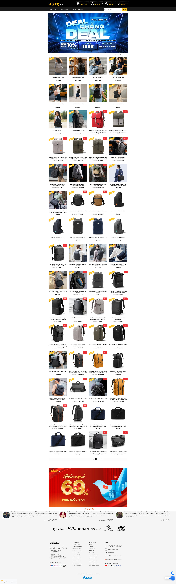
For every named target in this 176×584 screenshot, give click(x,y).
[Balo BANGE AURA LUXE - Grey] (58, 66)
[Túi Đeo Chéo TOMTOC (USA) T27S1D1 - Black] (78, 387)
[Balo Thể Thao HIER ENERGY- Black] (78, 306)
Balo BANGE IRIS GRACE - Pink (58, 104)
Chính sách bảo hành (77, 563)
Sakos (90, 544)
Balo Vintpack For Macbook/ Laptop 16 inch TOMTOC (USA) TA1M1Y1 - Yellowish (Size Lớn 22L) (118, 400)
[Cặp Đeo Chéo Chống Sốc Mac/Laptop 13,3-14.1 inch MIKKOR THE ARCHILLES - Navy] (98, 413)
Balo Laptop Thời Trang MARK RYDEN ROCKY (57, 371)
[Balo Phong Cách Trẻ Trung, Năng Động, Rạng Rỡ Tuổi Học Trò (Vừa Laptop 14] (98, 119)
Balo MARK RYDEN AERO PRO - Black (78, 130)
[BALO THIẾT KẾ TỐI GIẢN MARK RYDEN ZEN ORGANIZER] (78, 253)
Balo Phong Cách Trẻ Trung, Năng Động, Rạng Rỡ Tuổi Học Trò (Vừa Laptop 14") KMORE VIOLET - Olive (78, 159)
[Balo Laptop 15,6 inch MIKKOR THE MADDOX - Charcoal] (98, 280)
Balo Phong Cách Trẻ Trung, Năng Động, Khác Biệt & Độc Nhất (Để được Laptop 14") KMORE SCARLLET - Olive (98, 159)
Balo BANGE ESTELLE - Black (118, 77)
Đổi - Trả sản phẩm (76, 554)
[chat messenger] (172, 574)
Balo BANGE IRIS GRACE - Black (78, 104)
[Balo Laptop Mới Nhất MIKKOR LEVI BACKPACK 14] (118, 333)
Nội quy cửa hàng (76, 552)
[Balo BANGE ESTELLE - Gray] (98, 66)
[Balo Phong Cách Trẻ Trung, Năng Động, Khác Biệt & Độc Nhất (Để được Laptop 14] (98, 146)
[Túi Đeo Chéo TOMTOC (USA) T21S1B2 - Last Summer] (78, 280)
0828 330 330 (110, 549)
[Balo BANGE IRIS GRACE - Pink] (58, 92)
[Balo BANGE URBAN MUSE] (118, 92)
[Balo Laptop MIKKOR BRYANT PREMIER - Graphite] (78, 226)
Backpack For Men (92, 552)
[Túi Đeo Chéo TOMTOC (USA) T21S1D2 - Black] (98, 387)
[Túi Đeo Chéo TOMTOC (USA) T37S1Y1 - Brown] (98, 199)
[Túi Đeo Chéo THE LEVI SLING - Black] (118, 199)
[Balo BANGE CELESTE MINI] (58, 119)
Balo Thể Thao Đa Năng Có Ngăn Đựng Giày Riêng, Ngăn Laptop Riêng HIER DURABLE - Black (98, 453)
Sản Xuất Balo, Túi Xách (94, 561)
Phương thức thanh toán (77, 565)
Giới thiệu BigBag (76, 544)
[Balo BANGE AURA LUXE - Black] (78, 66)
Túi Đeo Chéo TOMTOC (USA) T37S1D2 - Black (78, 211)
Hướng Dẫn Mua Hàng (77, 550)
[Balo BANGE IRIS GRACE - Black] (78, 92)
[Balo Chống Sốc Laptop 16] (98, 173)
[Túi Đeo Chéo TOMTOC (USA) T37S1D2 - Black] (78, 199)
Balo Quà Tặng (92, 550)
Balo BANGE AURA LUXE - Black (78, 77)
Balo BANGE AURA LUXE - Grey (58, 77)
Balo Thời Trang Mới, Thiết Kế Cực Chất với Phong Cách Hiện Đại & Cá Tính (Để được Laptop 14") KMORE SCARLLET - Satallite (98, 319)
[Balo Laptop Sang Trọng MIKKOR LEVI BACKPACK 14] (78, 333)
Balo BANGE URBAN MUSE (118, 104)
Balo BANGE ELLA (98, 104)
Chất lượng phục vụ (77, 556)
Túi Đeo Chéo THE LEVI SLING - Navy (58, 237)
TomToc (91, 546)
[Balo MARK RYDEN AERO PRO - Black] (78, 119)
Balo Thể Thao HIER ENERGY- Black (78, 318)
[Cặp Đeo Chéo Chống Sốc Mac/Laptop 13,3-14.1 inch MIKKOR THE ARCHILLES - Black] (118, 413)
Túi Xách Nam (92, 548)
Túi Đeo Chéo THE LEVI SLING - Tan (118, 237)
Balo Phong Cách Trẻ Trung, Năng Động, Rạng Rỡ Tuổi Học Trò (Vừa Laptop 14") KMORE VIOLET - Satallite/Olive (118, 132)
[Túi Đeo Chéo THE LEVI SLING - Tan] (118, 226)
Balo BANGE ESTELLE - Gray (98, 77)
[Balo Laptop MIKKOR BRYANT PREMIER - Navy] (98, 226)
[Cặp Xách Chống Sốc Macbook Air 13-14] (78, 173)
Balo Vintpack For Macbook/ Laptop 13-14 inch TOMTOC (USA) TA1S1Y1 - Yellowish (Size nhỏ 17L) (98, 373)
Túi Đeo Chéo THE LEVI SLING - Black (118, 211)
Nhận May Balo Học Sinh (94, 565)
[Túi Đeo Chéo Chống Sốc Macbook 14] (118, 146)
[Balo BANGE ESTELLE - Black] (118, 66)
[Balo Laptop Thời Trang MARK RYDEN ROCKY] (58, 360)
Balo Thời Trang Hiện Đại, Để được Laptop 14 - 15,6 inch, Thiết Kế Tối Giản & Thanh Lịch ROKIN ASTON (57, 319)
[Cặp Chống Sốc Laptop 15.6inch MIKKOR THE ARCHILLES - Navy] (58, 440)
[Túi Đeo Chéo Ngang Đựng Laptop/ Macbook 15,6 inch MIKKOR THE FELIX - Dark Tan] (118, 440)
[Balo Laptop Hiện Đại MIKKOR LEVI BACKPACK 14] (98, 333)
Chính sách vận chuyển (77, 559)
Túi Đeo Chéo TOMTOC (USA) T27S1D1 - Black (78, 398)
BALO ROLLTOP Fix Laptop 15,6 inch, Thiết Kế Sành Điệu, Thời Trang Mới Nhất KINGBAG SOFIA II (118, 293)
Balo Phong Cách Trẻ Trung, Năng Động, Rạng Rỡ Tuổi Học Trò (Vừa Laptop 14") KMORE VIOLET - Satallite (58, 159)
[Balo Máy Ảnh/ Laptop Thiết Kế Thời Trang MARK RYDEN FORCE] (118, 360)
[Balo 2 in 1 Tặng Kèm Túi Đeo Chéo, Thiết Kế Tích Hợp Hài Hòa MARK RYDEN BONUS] (58, 387)
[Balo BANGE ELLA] (98, 92)
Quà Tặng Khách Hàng (93, 556)
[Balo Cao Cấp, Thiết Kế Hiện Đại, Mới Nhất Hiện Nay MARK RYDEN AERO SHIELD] (98, 253)
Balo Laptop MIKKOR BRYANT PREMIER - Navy (98, 237)
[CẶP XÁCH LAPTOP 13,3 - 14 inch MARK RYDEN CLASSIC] (58, 280)
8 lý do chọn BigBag (77, 548)
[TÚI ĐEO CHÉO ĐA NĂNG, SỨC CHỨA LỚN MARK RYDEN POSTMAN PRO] (118, 253)
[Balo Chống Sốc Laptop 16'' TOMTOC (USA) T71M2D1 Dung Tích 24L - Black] (58, 253)
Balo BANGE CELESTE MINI (58, 130)
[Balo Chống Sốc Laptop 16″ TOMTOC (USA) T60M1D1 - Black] (118, 306)
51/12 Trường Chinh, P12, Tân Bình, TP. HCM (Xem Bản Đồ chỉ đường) (115, 546)
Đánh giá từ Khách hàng (77, 546)
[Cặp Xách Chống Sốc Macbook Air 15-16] (58, 173)
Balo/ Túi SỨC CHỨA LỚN (94, 559)
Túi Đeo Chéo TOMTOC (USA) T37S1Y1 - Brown (98, 211)
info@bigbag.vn (111, 552)
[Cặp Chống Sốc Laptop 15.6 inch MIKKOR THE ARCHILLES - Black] (78, 440)
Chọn (120, 54)
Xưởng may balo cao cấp (94, 563)
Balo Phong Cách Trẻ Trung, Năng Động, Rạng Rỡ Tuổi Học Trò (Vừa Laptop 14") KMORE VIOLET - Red (98, 132)
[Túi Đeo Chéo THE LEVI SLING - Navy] (58, 226)
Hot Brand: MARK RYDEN (94, 554)
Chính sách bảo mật (77, 561)
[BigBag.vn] (56, 4)
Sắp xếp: (116, 54)
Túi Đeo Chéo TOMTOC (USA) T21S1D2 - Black (98, 398)
